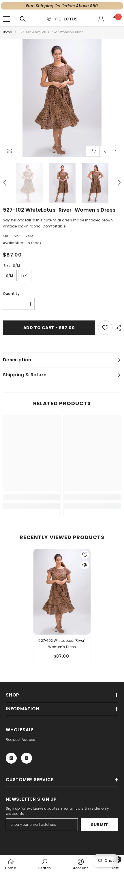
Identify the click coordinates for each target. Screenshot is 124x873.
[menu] (6, 19)
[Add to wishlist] (105, 327)
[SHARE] (116, 328)
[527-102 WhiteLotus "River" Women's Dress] (62, 592)
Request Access (20, 739)
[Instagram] (11, 758)
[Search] (22, 19)
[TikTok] (26, 758)
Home (7, 32)
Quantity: (11, 293)
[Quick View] (84, 565)
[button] (105, 151)
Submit (99, 825)
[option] (62, 98)
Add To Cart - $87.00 (49, 328)
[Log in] (101, 19)
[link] (31, 497)
